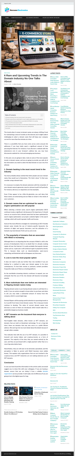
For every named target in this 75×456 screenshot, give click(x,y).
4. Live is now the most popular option (13, 122)
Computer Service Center (60, 244)
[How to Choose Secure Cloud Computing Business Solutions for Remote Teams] (54, 157)
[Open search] (70, 17)
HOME (7, 17)
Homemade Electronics (59, 290)
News (54, 295)
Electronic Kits (57, 259)
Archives (63, 217)
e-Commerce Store (58, 251)
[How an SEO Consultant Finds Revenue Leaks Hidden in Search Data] (54, 77)
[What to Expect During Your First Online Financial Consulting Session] (54, 119)
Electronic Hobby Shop (59, 256)
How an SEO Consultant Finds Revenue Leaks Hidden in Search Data (65, 80)
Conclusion (7, 128)
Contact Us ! (54, 333)
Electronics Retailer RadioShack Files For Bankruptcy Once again (65, 427)
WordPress (62, 453)
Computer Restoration (59, 241)
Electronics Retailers (58, 277)
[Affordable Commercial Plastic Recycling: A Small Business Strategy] (54, 145)
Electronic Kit (54, 381)
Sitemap (53, 338)
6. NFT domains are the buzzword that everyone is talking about (19, 126)
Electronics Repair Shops (60, 272)
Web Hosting (7, 72)
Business (55, 229)
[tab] (55, 217)
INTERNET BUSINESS (10, 21)
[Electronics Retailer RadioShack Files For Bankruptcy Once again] (54, 424)
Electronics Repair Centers (60, 269)
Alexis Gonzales (17, 84)
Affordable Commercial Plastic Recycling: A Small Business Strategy (66, 147)
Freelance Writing (58, 285)
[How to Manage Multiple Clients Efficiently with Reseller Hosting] (11, 391)
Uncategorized (57, 320)
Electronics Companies (59, 262)
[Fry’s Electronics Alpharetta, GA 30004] (54, 404)
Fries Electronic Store (59, 287)
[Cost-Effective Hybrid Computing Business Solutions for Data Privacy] (54, 106)
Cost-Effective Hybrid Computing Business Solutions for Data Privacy (66, 109)
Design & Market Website (60, 249)
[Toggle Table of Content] (41, 115)
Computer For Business (59, 234)
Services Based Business (60, 312)
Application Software (58, 221)
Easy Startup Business (59, 254)
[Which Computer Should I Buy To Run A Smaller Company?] (54, 413)
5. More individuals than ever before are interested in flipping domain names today (23, 124)
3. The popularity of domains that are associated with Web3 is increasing (21, 121)
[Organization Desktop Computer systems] (54, 436)
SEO (54, 310)
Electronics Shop (57, 280)
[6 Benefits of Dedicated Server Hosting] (41, 389)
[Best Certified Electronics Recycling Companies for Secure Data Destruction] (54, 198)
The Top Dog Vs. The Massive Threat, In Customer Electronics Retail (59, 388)
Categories (55, 217)
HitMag (69, 453)
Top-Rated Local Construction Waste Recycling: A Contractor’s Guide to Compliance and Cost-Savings (65, 93)
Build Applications (58, 226)
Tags (68, 350)
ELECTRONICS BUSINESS (32, 17)
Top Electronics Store (59, 315)
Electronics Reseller (58, 274)
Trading (55, 318)
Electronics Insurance (59, 264)
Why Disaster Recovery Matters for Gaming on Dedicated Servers (26, 398)
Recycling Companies (59, 305)
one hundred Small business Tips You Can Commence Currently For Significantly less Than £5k (59, 397)
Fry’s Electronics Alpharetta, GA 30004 (65, 406)
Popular (53, 350)
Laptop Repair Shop (58, 293)
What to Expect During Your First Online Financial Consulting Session (65, 122)
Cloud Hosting (57, 231)
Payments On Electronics (60, 302)
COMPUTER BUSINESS (16, 17)
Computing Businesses (59, 246)
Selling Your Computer (59, 307)
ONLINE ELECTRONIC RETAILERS (51, 17)
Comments (62, 350)
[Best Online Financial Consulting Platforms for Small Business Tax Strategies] (54, 131)
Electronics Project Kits (59, 267)
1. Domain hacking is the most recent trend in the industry (18, 117)
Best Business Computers (60, 224)
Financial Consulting (58, 282)
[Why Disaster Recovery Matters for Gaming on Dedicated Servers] (26, 391)
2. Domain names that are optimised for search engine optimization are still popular (24, 119)
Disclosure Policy (56, 336)
